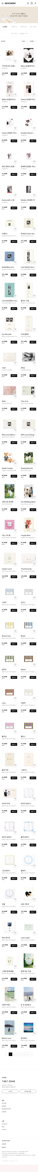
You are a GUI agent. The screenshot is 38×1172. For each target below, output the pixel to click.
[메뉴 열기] (2, 3)
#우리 (16, 236)
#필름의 (29, 269)
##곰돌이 (23, 537)
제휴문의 (4, 1106)
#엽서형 (29, 370)
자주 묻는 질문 (27, 1091)
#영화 (25, 269)
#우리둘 (10, 437)
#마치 (22, 269)
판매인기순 (24, 27)
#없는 (9, 336)
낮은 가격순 (14, 33)
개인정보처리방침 (6, 1109)
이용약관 (4, 1112)
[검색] (28, 3)
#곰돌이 (4, 470)
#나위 (6, 336)
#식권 (6, 571)
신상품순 (4, 27)
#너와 (33, 236)
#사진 (13, 437)
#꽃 (22, 370)
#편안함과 (4, 236)
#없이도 (31, 303)
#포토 (22, 403)
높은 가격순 (33, 27)
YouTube (4, 1129)
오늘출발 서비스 (23, 33)
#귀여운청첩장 (9, 470)
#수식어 (27, 303)
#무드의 (13, 236)
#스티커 (10, 571)
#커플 (25, 403)
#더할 (3, 336)
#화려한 (23, 303)
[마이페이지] (35, 3)
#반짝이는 (29, 236)
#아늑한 (9, 236)
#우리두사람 (30, 403)
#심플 (22, 336)
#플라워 (25, 370)
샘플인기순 (14, 27)
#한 (32, 269)
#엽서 (25, 336)
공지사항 (4, 1103)
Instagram (4, 1124)
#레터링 (29, 336)
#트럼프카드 (5, 68)
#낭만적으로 (24, 236)
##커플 (35, 537)
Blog (3, 1126)
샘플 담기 (14, 74)
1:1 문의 (10, 1091)
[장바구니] (32, 3)
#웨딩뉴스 (26, 504)
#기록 (15, 336)
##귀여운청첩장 (29, 537)
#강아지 (4, 537)
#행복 (12, 336)
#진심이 (35, 303)
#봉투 (3, 571)
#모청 (13, 571)
